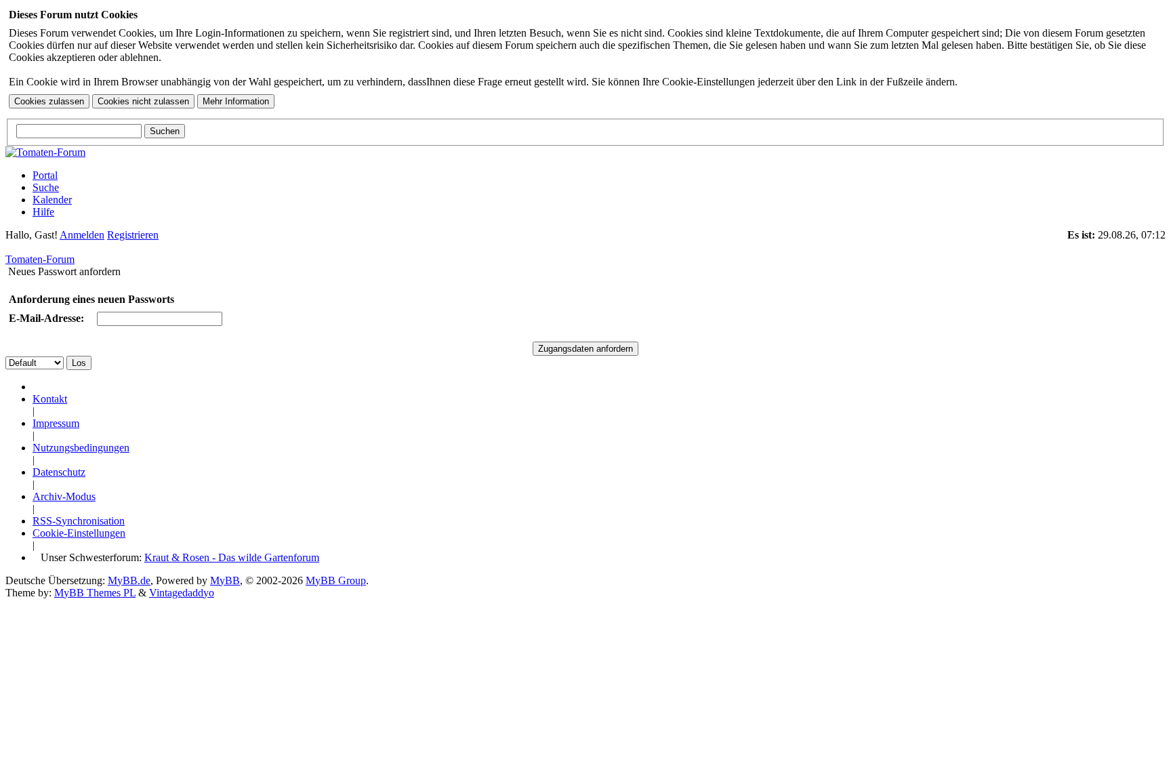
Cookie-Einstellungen (79, 533)
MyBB (225, 580)
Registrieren (133, 235)
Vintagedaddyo (181, 592)
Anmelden (82, 235)
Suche (46, 187)
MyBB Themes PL (95, 592)
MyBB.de (129, 580)
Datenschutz (59, 472)
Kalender (52, 199)
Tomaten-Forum (40, 259)
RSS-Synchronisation (79, 521)
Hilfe (43, 212)
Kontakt (50, 399)
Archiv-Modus (64, 496)
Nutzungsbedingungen (81, 447)
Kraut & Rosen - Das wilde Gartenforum (231, 557)
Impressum (56, 423)
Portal (45, 175)
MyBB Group (336, 580)
